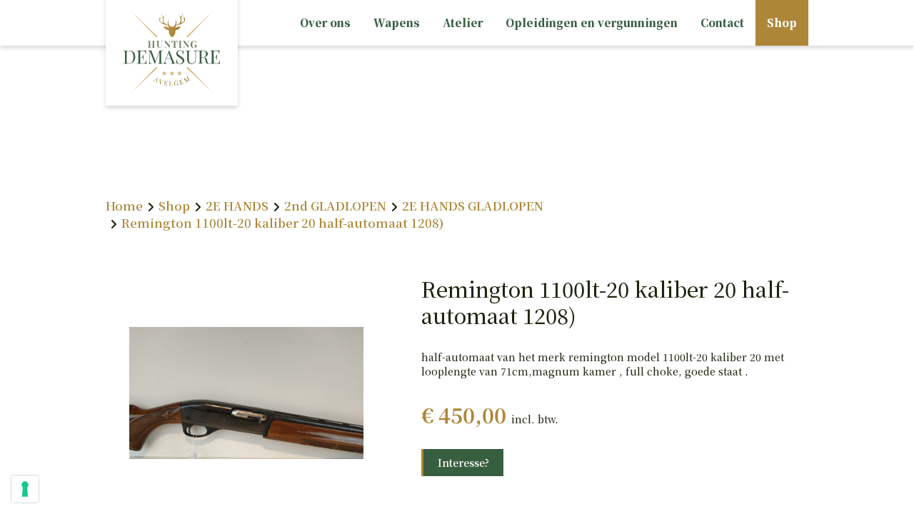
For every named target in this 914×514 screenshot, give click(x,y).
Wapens (396, 22)
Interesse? (463, 462)
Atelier (463, 22)
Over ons (325, 22)
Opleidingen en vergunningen (592, 22)
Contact (722, 22)
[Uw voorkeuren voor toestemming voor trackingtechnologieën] (25, 489)
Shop (782, 22)
